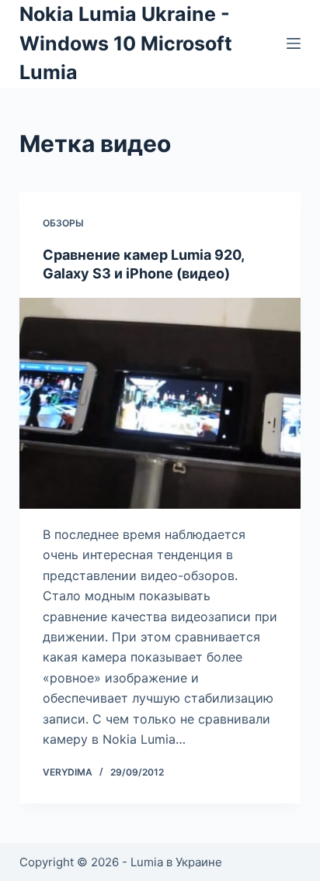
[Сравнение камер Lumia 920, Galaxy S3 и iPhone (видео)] (160, 403)
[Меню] (294, 43)
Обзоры (63, 223)
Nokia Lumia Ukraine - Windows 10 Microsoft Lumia (125, 43)
